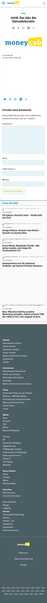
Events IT (6, 459)
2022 (23, 588)
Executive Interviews (11, 496)
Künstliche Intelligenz (12, 443)
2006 (16, 594)
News (23, 13)
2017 (3, 591)
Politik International (11, 374)
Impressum (23, 553)
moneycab (9, 55)
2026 (3, 588)
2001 (41, 594)
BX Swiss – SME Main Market (15, 396)
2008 (6, 594)
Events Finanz (8, 406)
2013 (23, 591)
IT (4, 440)
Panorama (7, 381)
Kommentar (7, 124)
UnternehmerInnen (11, 530)
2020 (33, 588)
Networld (6, 465)
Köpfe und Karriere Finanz (14, 403)
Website (5, 180)
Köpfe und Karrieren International (17, 384)
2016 (8, 591)
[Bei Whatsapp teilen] (23, 28)
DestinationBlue (9, 484)
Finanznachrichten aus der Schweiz (17, 393)
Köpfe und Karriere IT (12, 456)
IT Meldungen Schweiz (12, 449)
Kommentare (8, 527)
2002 (36, 594)
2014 (18, 591)
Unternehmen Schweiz (12, 343)
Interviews (7, 490)
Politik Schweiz (9, 346)
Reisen (5, 480)
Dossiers (6, 512)
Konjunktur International (13, 378)
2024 (13, 588)
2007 (11, 594)
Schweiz (6, 340)
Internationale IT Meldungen (15, 452)
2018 (42, 588)
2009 (42, 591)
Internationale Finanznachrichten (17, 399)
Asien (5, 418)
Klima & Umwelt (9, 502)
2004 (26, 594)
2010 (37, 591)
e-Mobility (7, 508)
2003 (31, 594)
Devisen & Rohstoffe (11, 431)
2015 (13, 591)
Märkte (6, 415)
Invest (5, 409)
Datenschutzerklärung (23, 559)
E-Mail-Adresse (9, 169)
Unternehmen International (14, 371)
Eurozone (6, 421)
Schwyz (6, 362)
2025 (8, 588)
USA (4, 424)
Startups (6, 437)
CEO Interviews (9, 493)
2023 (18, 588)
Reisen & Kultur (9, 471)
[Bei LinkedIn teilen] (28, 28)
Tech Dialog (7, 462)
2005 (21, 594)
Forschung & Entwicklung (13, 515)
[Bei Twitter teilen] (13, 28)
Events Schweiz (9, 353)
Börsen (6, 427)
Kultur (5, 474)
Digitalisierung (9, 446)
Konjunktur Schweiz (11, 350)
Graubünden (8, 359)
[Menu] (3, 3)
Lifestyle (6, 477)
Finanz (5, 390)
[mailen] (33, 28)
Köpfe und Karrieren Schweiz (15, 356)
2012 (27, 591)
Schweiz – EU (8, 521)
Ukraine (6, 518)
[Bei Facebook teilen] (18, 28)
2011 (32, 591)
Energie (6, 505)
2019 (38, 588)
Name (5, 158)
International (8, 368)
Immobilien (7, 524)
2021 (28, 588)
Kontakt (23, 565)
